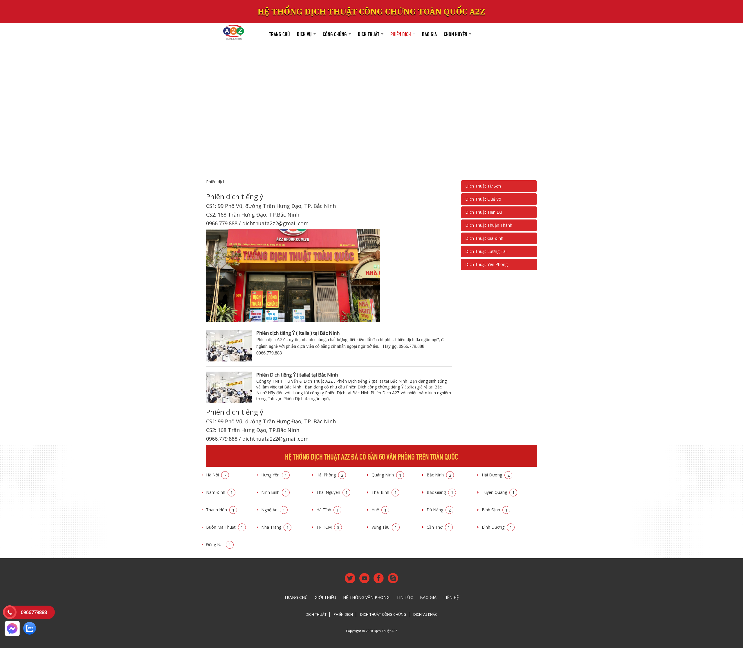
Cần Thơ (438, 527)
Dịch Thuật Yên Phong (486, 264)
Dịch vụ (305, 33)
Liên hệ (451, 597)
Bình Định (495, 509)
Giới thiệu (325, 597)
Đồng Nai (218, 544)
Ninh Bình (274, 492)
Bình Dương (497, 527)
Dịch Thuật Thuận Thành (488, 225)
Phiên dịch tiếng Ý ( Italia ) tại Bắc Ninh (298, 333)
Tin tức (404, 597)
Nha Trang (275, 527)
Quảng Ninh (386, 475)
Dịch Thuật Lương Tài (485, 251)
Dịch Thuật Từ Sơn (483, 186)
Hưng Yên (274, 475)
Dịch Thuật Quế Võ (483, 199)
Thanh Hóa (220, 509)
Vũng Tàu (384, 527)
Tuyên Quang (498, 492)
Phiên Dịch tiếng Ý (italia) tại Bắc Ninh (297, 375)
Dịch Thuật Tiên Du (483, 212)
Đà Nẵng (439, 509)
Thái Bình (384, 492)
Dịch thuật (369, 33)
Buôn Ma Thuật (224, 527)
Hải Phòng (329, 475)
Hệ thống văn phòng (366, 597)
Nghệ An (273, 509)
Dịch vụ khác (425, 614)
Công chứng (335, 33)
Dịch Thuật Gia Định (484, 238)
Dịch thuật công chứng (383, 614)
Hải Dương (496, 475)
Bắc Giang (440, 492)
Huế (379, 509)
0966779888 (34, 612)
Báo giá (429, 33)
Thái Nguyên (332, 492)
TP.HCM (327, 527)
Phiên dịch (401, 33)
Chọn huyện (456, 33)
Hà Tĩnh (327, 509)
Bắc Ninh (439, 475)
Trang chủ (279, 33)
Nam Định (219, 492)
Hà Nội (216, 475)
